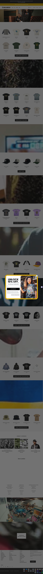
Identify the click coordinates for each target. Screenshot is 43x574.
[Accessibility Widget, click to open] (42, 287)
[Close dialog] (37, 276)
